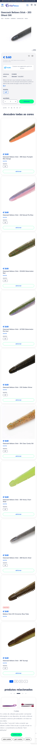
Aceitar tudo (16, 734)
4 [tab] (22, 693)
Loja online (7, 18)
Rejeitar (28, 739)
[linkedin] (12, 108)
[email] (14, 108)
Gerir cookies (18, 739)
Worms (26, 18)
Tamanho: (5, 89)
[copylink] (20, 108)
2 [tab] (14, 693)
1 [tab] (11, 693)
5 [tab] (26, 693)
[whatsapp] (17, 108)
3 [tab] (18, 693)
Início (2, 18)
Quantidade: (6, 98)
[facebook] (9, 108)
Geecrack (14, 76)
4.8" (6, 92)
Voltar (34, 50)
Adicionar (27, 101)
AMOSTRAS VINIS (20, 18)
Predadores (13, 18)
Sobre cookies (7, 739)
